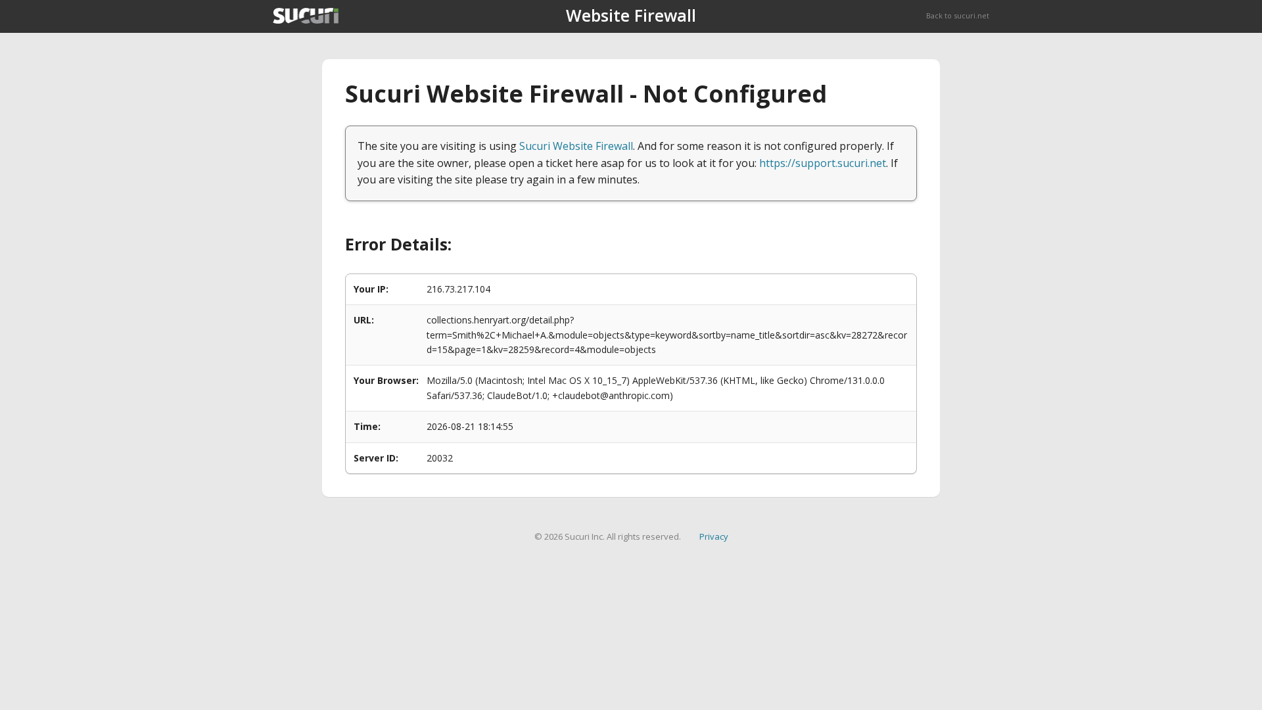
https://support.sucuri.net (822, 163)
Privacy (713, 536)
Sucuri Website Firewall (576, 146)
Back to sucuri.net (957, 15)
